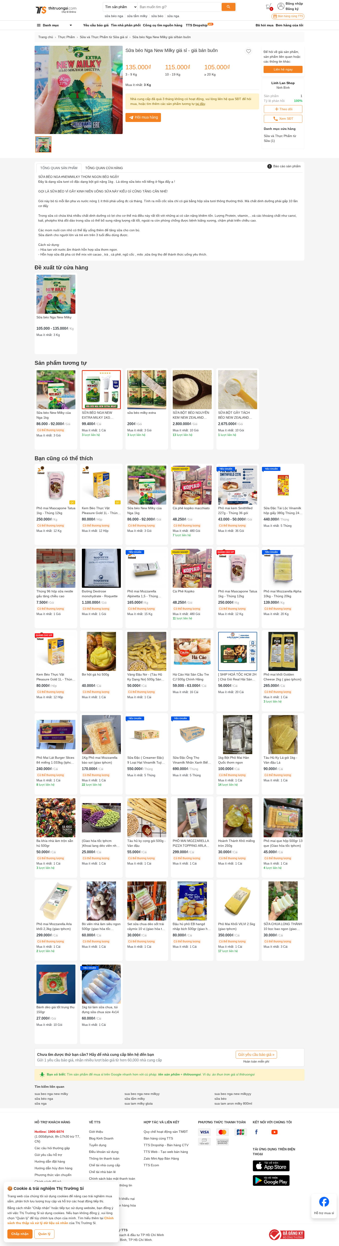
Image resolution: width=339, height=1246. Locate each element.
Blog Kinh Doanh (101, 1138)
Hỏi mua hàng (146, 117)
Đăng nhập (294, 3)
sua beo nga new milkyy (142, 1094)
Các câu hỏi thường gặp (52, 1148)
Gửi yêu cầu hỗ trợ (48, 1155)
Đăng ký (292, 9)
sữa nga (173, 16)
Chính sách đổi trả (48, 1181)
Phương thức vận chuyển (53, 1175)
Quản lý (44, 1234)
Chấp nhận (20, 1234)
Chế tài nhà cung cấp (104, 1165)
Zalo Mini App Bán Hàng (161, 1158)
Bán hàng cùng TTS (290, 16)
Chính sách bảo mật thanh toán (112, 1178)
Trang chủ (45, 37)
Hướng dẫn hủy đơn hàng (53, 1168)
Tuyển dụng (97, 1145)
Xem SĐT (285, 118)
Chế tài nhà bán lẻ (102, 1172)
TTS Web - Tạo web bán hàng (166, 1152)
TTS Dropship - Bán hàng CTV (166, 1145)
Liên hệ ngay (283, 69)
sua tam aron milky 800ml (233, 1103)
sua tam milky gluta (139, 1103)
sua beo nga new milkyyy (232, 1094)
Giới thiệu (96, 1131)
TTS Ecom (151, 1165)
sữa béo (157, 16)
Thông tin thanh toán (104, 1158)
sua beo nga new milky (51, 1094)
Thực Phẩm (66, 37)
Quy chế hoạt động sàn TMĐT (166, 1131)
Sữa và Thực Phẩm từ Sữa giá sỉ (104, 37)
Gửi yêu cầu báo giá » (256, 1055)
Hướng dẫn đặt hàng (50, 1161)
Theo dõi (286, 109)
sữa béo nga (114, 16)
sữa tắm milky (137, 16)
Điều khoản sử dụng (104, 1152)
